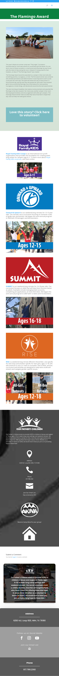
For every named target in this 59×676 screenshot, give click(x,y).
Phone (29, 477)
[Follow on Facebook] (21, 638)
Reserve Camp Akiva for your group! (29, 522)
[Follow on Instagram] (29, 638)
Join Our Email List (29, 493)
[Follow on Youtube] (37, 638)
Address (29, 461)
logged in (15, 557)
